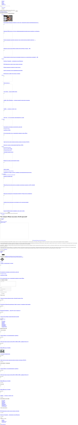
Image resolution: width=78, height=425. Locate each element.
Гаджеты (3, 3)
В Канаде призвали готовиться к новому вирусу (12, 67)
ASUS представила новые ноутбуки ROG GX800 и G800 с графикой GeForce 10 (14, 341)
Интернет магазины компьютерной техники (11, 160)
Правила (3, 420)
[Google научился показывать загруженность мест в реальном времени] (8, 200)
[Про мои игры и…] (8, 81)
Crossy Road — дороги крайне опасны (10, 91)
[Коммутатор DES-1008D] (7, 147)
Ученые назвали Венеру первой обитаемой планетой (9, 316)
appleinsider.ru (5, 249)
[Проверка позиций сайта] (9, 174)
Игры (2, 2)
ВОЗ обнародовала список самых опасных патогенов (13, 64)
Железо (3, 146)
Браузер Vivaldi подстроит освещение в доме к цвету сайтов (14, 210)
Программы (4, 325)
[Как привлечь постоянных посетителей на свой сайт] (8, 125)
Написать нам (4, 422)
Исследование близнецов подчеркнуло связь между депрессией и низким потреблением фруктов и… (21, 22)
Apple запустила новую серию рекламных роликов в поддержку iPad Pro (16, 141)
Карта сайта (3, 7)
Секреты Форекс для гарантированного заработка (9, 335)
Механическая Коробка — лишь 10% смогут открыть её (10, 310)
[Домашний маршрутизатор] (8, 150)
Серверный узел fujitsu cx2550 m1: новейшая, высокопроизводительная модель (18, 172)
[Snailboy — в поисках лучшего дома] (8, 107)
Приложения (4, 4)
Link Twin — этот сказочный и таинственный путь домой (14, 117)
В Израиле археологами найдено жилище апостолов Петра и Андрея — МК (17, 48)
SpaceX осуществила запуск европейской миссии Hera (13, 70)
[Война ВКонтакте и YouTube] (2, 346)
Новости (3, 14)
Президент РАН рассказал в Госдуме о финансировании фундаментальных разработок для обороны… (22, 31)
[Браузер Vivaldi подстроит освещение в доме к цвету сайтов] (8, 209)
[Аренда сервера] (8, 167)
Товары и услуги (4, 405)
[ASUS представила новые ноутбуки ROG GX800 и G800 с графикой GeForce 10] (2, 373)
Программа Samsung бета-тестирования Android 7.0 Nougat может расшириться (18, 193)
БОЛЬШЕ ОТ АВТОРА (9, 263)
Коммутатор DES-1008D (8, 148)
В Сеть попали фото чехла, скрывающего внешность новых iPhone (15, 133)
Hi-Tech (3, 1)
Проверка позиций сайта (8, 176)
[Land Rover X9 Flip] (6, 128)
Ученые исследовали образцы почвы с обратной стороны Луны (11, 298)
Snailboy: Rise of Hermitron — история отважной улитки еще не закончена (17, 100)
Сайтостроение (4, 326)
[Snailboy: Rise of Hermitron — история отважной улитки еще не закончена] (8, 98)
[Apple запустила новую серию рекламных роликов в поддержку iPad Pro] (8, 140)
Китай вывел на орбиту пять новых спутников (12, 73)
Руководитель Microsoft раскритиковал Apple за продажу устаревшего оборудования (15, 304)
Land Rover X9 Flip (7, 130)
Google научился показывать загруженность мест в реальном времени (16, 202)
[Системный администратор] (2, 352)
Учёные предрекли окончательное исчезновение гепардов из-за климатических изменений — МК (21, 57)
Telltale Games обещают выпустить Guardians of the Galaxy (14, 256)
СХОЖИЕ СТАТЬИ (3, 263)
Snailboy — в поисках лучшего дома (10, 108)
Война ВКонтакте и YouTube (5, 347)
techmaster (2, 218)
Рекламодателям (4, 421)
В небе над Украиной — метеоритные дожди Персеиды (13, 61)
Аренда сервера (6, 169)
